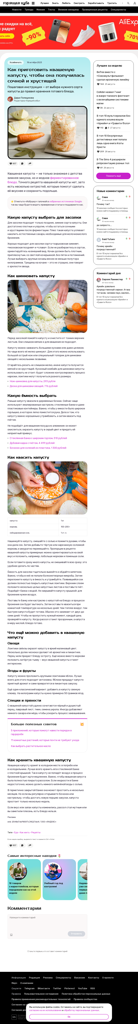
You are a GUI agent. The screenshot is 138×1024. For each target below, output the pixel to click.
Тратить (112, 3)
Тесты (51, 9)
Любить (66, 3)
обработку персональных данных (81, 1010)
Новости (16, 9)
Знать (55, 3)
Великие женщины (68, 9)
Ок (69, 1017)
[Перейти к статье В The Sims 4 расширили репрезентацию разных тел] (113, 163)
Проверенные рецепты (95, 9)
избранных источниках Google (65, 201)
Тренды (29, 9)
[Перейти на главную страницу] (16, 3)
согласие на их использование (45, 1010)
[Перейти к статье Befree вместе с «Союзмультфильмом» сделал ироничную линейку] (113, 78)
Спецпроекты (118, 9)
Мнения (41, 9)
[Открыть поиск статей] (128, 3)
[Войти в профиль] (135, 3)
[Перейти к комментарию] (113, 204)
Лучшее (44, 3)
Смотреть (79, 3)
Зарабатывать (96, 3)
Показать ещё (113, 176)
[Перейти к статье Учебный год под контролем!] (59, 879)
